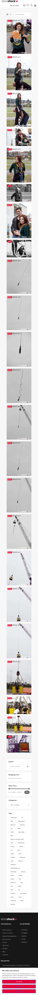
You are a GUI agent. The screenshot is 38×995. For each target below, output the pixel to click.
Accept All (19, 982)
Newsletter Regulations (10, 936)
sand (12, 890)
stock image (23, 893)
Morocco (23, 872)
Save (10, 20)
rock (12, 886)
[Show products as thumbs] (7, 14)
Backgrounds (21, 821)
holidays (13, 857)
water (22, 901)
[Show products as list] (10, 14)
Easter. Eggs (21, 832)
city (11, 828)
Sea (19, 890)
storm (12, 897)
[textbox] (19, 805)
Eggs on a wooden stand (17, 839)
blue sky (22, 825)
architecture (14, 818)
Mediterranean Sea (15, 868)
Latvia (12, 861)
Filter (27, 792)
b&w (12, 821)
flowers (12, 847)
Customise (19, 986)
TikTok (23, 939)
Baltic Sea (13, 825)
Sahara (19, 886)
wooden (13, 904)
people (20, 875)
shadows (13, 893)
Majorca (20, 861)
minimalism (13, 872)
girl (11, 850)
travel (20, 897)
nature (12, 875)
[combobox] (19, 805)
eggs (12, 836)
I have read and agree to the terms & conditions (16, 965)
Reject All (19, 991)
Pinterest (24, 942)
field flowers (21, 843)
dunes (12, 832)
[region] (19, 981)
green (18, 850)
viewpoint (13, 901)
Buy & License (14, 5)
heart (20, 854)
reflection (13, 883)
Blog (4, 952)
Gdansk (21, 847)
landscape (22, 857)
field (12, 843)
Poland (12, 879)
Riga (22, 883)
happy (12, 854)
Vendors (5, 948)
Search (27, 766)
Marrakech (13, 865)
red (20, 879)
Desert (19, 828)
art (22, 818)
